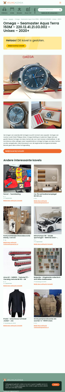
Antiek (12, 13)
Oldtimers (4, 13)
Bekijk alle (49, 13)
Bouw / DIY (28, 13)
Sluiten (56, 384)
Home (5, 19)
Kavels (11, 19)
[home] (13, 2)
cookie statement (20, 386)
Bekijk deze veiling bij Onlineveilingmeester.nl (41, 202)
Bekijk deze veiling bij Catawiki (12, 200)
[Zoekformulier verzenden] (60, 9)
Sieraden (19, 13)
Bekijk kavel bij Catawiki (16, 46)
